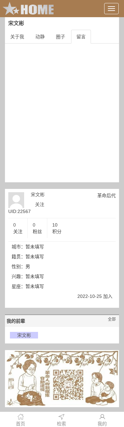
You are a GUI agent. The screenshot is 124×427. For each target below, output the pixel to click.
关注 (39, 204)
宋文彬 (38, 194)
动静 (40, 36)
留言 (81, 36)
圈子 (60, 36)
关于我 (17, 36)
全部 (112, 319)
